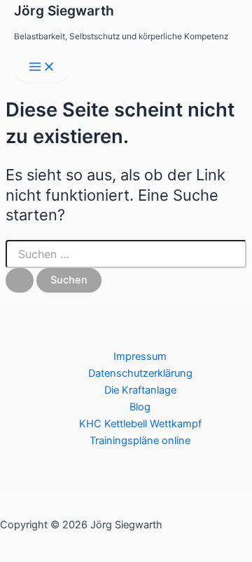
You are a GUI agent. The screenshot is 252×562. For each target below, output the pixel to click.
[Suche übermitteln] (20, 280)
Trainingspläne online (140, 440)
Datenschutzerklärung (140, 373)
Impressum (140, 356)
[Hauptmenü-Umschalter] (42, 68)
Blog (140, 407)
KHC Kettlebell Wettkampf (140, 423)
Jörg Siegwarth (64, 10)
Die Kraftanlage (140, 390)
